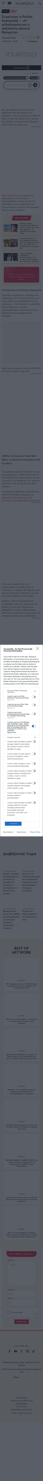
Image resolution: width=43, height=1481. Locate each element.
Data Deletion (8, 832)
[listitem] (21, 691)
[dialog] (21, 741)
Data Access (21, 832)
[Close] (38, 649)
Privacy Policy (35, 832)
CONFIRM (13, 823)
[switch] (34, 697)
